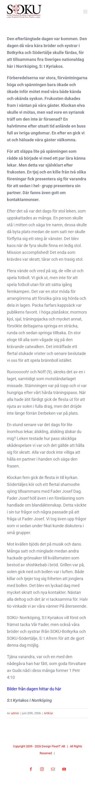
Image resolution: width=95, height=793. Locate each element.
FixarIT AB (58, 746)
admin (15, 713)
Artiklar (48, 713)
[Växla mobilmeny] (85, 11)
